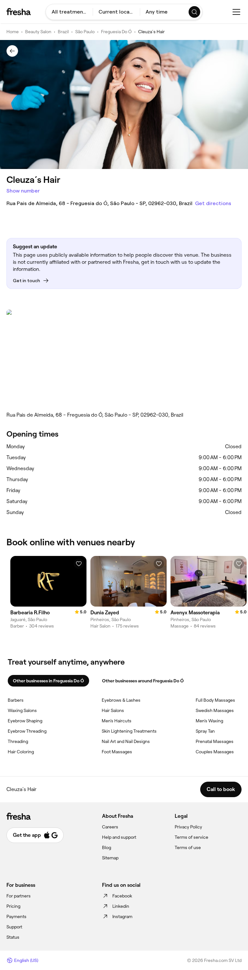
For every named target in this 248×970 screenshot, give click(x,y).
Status (12, 937)
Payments (16, 916)
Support (14, 926)
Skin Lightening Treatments (129, 731)
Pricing (13, 906)
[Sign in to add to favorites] (79, 564)
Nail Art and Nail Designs (126, 741)
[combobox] (69, 12)
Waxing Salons (22, 710)
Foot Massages (117, 751)
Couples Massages (215, 751)
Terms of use (188, 847)
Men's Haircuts (116, 720)
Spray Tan (205, 731)
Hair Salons (113, 710)
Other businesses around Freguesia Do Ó (143, 680)
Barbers (16, 700)
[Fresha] (18, 11)
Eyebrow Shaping (25, 720)
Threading (18, 741)
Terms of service (191, 837)
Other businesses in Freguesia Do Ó (48, 680)
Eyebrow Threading (27, 731)
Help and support (119, 837)
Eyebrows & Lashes (121, 700)
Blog (106, 847)
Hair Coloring (21, 751)
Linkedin (120, 906)
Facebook (122, 895)
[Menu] (236, 12)
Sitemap (110, 857)
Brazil (63, 31)
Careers (110, 826)
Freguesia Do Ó (116, 31)
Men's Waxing (209, 720)
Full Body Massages (215, 700)
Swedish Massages (215, 710)
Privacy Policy (188, 826)
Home (12, 31)
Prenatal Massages (214, 741)
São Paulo (85, 31)
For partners (18, 895)
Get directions (213, 203)
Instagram (122, 916)
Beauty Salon (38, 31)
